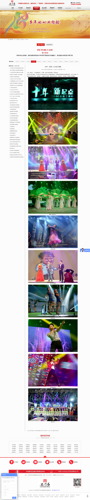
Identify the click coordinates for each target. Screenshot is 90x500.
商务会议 (50, 61)
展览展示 (69, 452)
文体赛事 (62, 450)
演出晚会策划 (36, 496)
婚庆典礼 (62, 446)
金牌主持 (35, 448)
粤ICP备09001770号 (55, 490)
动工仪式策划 (19, 496)
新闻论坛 (35, 450)
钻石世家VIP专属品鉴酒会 (14, 150)
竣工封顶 (41, 446)
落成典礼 (28, 446)
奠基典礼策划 (24, 496)
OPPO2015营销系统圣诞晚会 (15, 91)
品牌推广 (77, 61)
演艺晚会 (28, 61)
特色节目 (28, 448)
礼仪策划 (41, 444)
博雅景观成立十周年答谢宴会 (15, 122)
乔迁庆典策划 (42, 496)
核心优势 (44, 7)
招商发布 (44, 61)
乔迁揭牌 (66, 61)
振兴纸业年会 (12, 148)
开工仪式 (69, 444)
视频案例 (49, 44)
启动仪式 (47, 496)
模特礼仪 (48, 448)
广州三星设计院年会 (13, 98)
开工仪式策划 (30, 496)
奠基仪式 (76, 444)
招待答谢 (28, 450)
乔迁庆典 (21, 446)
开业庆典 (14, 444)
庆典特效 (35, 452)
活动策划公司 (72, 496)
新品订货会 (61, 496)
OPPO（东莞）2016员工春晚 (15, 96)
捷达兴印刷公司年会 (13, 102)
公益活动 (69, 450)
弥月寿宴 (39, 61)
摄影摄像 (41, 452)
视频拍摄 (48, 452)
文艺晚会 (14, 450)
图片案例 (22, 39)
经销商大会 (56, 496)
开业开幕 (17, 61)
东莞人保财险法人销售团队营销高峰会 (16, 70)
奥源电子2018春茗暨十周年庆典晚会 (16, 74)
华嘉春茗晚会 (12, 128)
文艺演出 (21, 448)
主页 (14, 39)
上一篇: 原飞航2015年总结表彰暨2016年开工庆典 (37, 430)
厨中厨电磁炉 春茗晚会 (14, 124)
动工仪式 (55, 444)
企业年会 (76, 448)
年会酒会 (26, 39)
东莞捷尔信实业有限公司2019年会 (16, 154)
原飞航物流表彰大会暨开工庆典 (15, 146)
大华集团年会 (12, 126)
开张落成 (28, 444)
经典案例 (36, 7)
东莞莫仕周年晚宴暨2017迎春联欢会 (16, 83)
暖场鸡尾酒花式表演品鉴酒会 (15, 139)
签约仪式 (51, 496)
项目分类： (11, 61)
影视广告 (55, 452)
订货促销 (55, 450)
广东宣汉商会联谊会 (13, 87)
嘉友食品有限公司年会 (14, 100)
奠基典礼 (62, 444)
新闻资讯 (52, 7)
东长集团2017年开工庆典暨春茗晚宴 (16, 85)
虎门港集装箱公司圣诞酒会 (14, 104)
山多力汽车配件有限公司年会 (15, 141)
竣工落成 (60, 61)
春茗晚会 (69, 448)
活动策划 (48, 444)
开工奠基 (55, 61)
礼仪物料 (76, 450)
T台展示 (48, 450)
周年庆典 (23, 61)
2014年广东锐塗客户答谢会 (14, 152)
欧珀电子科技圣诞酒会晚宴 (14, 107)
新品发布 (41, 450)
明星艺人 (41, 448)
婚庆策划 (69, 446)
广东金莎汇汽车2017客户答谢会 (15, 78)
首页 (13, 7)
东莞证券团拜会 (12, 133)
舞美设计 (14, 452)
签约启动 (71, 61)
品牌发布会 (67, 496)
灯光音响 (21, 452)
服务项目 (28, 7)
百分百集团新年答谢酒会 (14, 115)
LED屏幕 (28, 452)
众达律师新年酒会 (13, 109)
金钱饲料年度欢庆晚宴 (14, 111)
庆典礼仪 (21, 444)
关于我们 (20, 7)
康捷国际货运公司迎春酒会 (14, 137)
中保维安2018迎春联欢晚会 (14, 76)
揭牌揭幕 (35, 444)
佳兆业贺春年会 (12, 135)
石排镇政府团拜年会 (13, 113)
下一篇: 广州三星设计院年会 (53, 430)
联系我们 (60, 7)
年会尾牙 (62, 448)
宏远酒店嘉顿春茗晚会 (14, 120)
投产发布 (48, 446)
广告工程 (76, 452)
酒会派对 (55, 448)
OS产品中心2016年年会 (14, 89)
